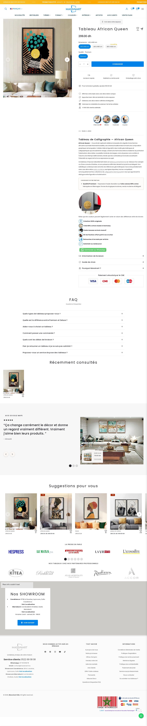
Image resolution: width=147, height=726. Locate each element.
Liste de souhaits (91, 664)
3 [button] (76, 465)
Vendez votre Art (91, 661)
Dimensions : (88, 42)
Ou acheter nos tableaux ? (129, 679)
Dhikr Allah (97, 453)
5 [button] (78, 559)
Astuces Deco (91, 679)
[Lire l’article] (16, 552)
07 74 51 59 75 (19, 663)
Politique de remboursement (129, 657)
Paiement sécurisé (128, 668)
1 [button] (70, 465)
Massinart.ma (14, 695)
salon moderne (99, 169)
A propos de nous (91, 650)
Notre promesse (91, 653)
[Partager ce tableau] (142, 29)
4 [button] (75, 559)
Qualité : (85, 52)
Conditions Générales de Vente (129, 650)
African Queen (8, 395)
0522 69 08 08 (20, 659)
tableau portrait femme (118, 162)
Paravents (91, 675)
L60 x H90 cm (98, 47)
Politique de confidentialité (129, 664)
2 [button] (73, 465)
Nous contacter (128, 675)
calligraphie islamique (112, 172)
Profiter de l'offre (64, 2)
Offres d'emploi (91, 657)
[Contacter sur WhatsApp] (141, 715)
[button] (5, 9)
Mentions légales (129, 661)
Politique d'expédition (128, 653)
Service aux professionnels (128, 671)
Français (15, 9)
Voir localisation (25, 671)
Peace (77, 531)
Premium (83, 56)
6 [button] (81, 559)
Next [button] (67, 59)
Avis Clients (91, 668)
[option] (37, 58)
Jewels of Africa (115, 531)
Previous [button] (8, 59)
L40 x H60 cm (84, 47)
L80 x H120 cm (111, 45)
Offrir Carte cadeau (91, 671)
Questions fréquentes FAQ (91, 682)
